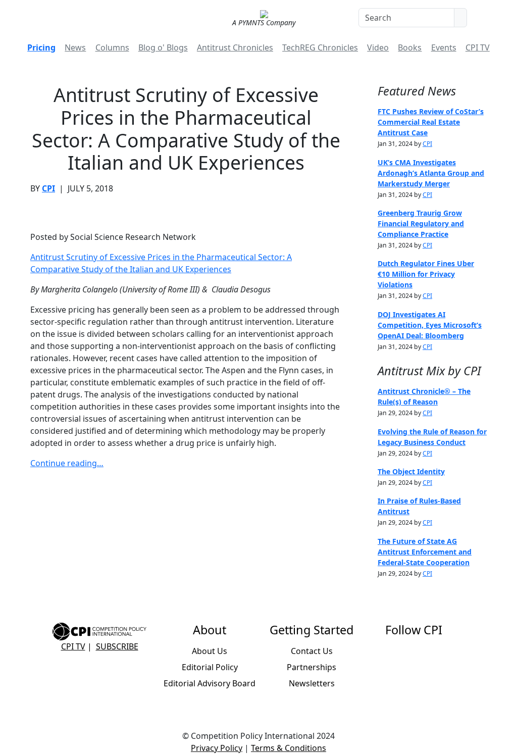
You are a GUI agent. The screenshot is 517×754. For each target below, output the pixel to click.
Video (378, 47)
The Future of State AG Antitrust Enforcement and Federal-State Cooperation (425, 551)
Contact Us (312, 651)
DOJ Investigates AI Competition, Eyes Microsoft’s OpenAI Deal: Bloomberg (430, 325)
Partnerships (311, 667)
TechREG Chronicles (320, 47)
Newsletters (312, 683)
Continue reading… (67, 463)
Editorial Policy (210, 667)
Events (443, 47)
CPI (48, 188)
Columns (112, 47)
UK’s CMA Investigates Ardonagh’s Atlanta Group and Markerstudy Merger (431, 173)
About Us (209, 651)
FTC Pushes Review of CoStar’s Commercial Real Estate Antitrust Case (431, 122)
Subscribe (117, 646)
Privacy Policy (216, 747)
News (75, 47)
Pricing (41, 47)
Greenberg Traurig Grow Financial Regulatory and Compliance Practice (421, 223)
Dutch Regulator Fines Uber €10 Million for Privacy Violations (426, 274)
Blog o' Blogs (163, 47)
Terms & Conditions (288, 747)
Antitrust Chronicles (235, 47)
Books (410, 47)
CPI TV (478, 47)
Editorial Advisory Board (209, 683)
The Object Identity (411, 471)
